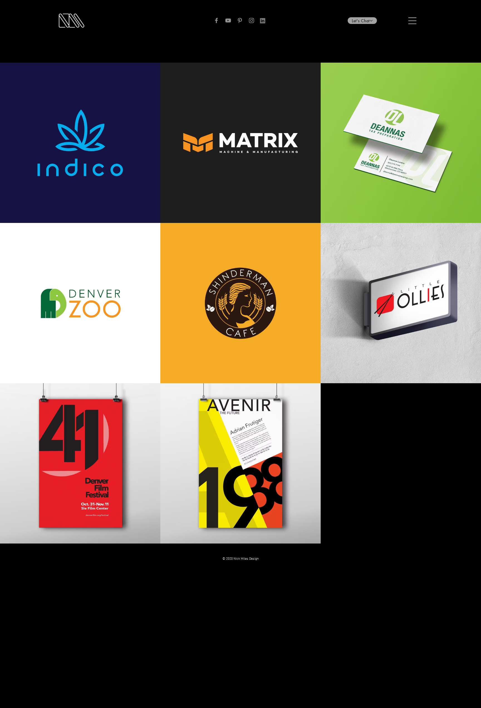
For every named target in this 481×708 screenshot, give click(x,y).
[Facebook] (216, 20)
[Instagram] (251, 20)
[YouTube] (228, 20)
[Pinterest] (239, 20)
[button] (362, 20)
